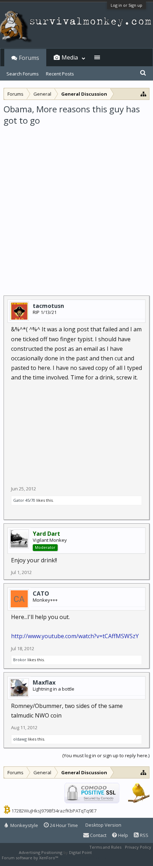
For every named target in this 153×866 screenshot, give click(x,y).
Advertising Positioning (40, 852)
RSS (143, 835)
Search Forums (22, 74)
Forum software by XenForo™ (30, 857)
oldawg (20, 739)
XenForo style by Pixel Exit (84, 857)
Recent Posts (60, 74)
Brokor (19, 659)
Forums (29, 58)
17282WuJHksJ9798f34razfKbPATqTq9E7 (53, 811)
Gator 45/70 (24, 500)
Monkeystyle (23, 825)
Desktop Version (103, 825)
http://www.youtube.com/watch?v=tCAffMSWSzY (75, 636)
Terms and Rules (105, 847)
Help (122, 835)
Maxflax (44, 682)
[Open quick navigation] (144, 93)
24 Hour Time (63, 825)
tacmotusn (48, 305)
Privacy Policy (138, 847)
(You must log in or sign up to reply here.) (105, 755)
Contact (97, 835)
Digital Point (80, 852)
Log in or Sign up (126, 5)
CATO (41, 593)
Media (70, 57)
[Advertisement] (76, 206)
